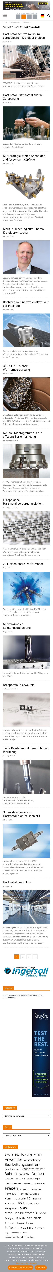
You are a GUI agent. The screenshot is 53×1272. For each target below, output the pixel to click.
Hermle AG (10, 1193)
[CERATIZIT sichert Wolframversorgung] (26, 394)
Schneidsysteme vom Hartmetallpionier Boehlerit (21, 814)
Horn (8, 1198)
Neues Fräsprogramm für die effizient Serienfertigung (22, 434)
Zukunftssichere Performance (23, 564)
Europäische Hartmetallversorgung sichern (23, 501)
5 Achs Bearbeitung (18, 1154)
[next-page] (35, 956)
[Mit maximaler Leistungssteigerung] (26, 652)
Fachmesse (13, 1183)
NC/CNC (42, 1213)
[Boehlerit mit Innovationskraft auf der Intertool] (26, 330)
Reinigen (9, 1218)
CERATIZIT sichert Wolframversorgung (16, 367)
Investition (10, 1203)
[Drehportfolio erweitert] (26, 710)
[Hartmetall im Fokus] (26, 907)
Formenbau (28, 1184)
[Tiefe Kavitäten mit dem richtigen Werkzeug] (26, 777)
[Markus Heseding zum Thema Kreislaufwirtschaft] (26, 257)
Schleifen (34, 1217)
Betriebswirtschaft (33, 1169)
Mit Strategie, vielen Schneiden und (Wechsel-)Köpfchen (24, 157)
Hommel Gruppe (29, 1193)
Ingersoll (37, 1198)
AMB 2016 (38, 1155)
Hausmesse (36, 1188)
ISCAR (20, 1203)
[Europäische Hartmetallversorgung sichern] (26, 528)
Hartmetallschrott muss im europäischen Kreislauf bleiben (24, 35)
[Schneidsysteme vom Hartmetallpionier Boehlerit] (26, 841)
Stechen (39, 1228)
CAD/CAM (24, 1174)
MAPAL (24, 1208)
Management (11, 1208)
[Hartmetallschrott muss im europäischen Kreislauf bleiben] (26, 62)
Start (5, 22)
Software (12, 1227)
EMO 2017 (9, 1178)
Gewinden (24, 1189)
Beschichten (12, 1169)
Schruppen (19, 1223)
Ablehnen (40, 1267)
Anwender (13, 1159)
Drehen (38, 1173)
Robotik (20, 1218)
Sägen (7, 1233)
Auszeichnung (32, 1159)
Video (25, 1233)
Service (29, 1223)
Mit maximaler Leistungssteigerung (17, 625)
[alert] (26, 996)
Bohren (11, 1173)
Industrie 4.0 (21, 1198)
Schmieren (9, 1223)
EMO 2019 (20, 1179)
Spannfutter (27, 1228)
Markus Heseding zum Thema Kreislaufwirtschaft (23, 230)
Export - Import (34, 1178)
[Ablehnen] (49, 1256)
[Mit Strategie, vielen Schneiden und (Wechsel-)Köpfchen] (26, 184)
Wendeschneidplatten (19, 1237)
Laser (37, 1203)
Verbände (16, 1232)
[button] (5, 16)
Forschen (40, 1183)
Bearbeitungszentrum (22, 1164)
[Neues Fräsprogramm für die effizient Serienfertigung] (26, 461)
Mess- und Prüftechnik (21, 1212)
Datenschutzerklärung (26, 1263)
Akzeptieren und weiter (20, 1267)
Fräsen (11, 1188)
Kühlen (29, 1203)
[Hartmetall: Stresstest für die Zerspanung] (26, 123)
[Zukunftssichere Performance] (26, 589)
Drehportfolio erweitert (18, 685)
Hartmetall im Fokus (17, 882)
